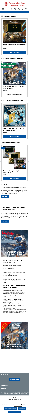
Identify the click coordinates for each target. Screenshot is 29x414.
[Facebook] (16, 398)
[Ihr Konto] (19, 9)
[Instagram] (13, 398)
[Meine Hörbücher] (22, 9)
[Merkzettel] (15, 9)
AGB (20, 399)
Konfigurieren (22, 408)
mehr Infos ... (5, 196)
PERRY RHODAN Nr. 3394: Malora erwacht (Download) (13, 87)
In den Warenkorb (14, 52)
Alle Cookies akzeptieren (14, 412)
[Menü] (3, 9)
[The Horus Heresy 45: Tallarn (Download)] (14, 31)
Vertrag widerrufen (14, 379)
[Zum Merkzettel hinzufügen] (23, 40)
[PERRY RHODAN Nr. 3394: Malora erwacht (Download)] (16, 73)
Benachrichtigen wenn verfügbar (16, 94)
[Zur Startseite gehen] (14, 4)
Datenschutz (11, 399)
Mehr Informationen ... (18, 406)
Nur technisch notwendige (10, 408)
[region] (14, 35)
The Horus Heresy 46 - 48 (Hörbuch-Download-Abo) (13, 171)
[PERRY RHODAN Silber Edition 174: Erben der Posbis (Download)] (14, 115)
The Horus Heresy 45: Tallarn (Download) (14, 44)
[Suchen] (11, 9)
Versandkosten (23, 392)
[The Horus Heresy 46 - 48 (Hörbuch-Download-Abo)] (14, 157)
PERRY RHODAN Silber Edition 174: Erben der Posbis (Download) (14, 129)
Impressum (16, 399)
